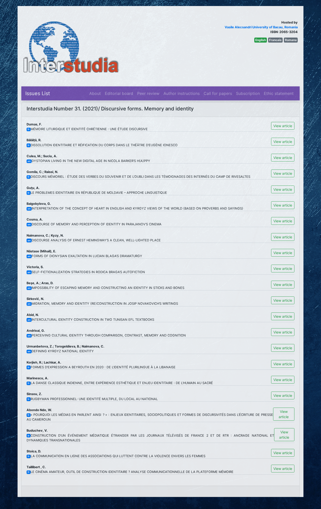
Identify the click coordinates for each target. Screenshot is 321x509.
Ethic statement (279, 93)
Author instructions (182, 93)
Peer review (148, 93)
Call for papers (218, 93)
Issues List (37, 93)
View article (282, 126)
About (95, 93)
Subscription (248, 93)
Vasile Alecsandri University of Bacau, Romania (261, 27)
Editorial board (119, 93)
